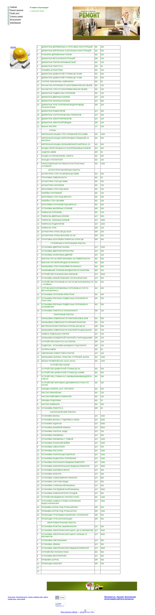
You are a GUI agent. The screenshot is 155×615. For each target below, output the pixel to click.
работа (45, 597)
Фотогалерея (15, 19)
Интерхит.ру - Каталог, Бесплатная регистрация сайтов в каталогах (120, 598)
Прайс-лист (15, 13)
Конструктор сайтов (69, 612)
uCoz (82, 612)
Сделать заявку (16, 16)
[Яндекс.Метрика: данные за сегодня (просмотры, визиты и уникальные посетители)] (89, 611)
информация (15, 23)
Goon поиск (11, 597)
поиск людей (21, 599)
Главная (13, 7)
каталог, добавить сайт (35, 597)
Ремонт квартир (16, 10)
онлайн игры (12, 599)
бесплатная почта (21, 597)
